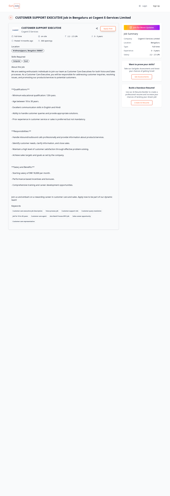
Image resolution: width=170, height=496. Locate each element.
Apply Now (108, 28)
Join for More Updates (143, 27)
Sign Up (156, 6)
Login (144, 6)
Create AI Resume (141, 102)
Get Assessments (142, 77)
